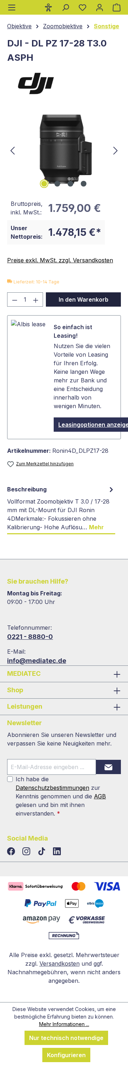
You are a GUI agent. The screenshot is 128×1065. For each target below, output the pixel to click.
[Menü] (12, 7)
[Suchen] (65, 7)
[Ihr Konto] (99, 7)
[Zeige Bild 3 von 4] (70, 184)
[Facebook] (12, 851)
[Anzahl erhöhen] (35, 299)
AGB (100, 796)
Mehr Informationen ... (64, 1024)
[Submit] (108, 767)
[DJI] (64, 82)
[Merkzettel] (82, 7)
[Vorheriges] (12, 150)
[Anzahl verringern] (14, 299)
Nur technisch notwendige (66, 1037)
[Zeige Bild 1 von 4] (44, 184)
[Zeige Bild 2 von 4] (57, 184)
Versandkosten (59, 963)
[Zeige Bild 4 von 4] (83, 184)
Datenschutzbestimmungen (52, 787)
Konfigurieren (66, 1055)
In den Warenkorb (83, 299)
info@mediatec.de (36, 660)
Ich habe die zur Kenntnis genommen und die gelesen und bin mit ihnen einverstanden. (61, 796)
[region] (64, 150)
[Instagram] (27, 851)
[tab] (61, 508)
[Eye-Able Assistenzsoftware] (48, 7)
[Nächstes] (115, 150)
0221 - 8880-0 (30, 636)
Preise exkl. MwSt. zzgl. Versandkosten (60, 260)
